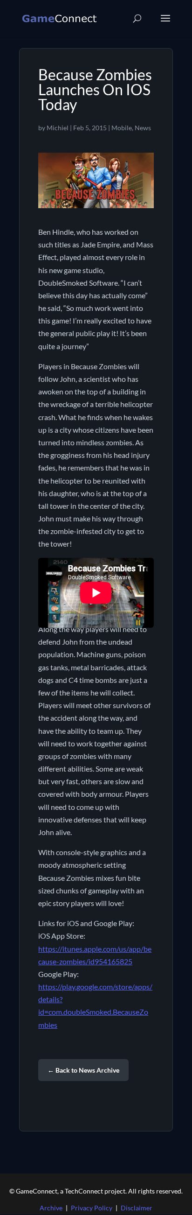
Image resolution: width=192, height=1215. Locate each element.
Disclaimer (136, 1208)
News (143, 128)
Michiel (58, 128)
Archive (51, 1208)
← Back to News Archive (83, 1070)
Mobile (121, 128)
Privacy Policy (91, 1208)
